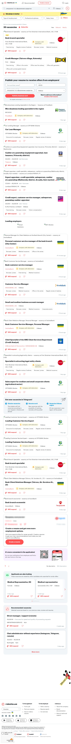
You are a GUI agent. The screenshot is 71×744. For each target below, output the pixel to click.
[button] (8, 720)
